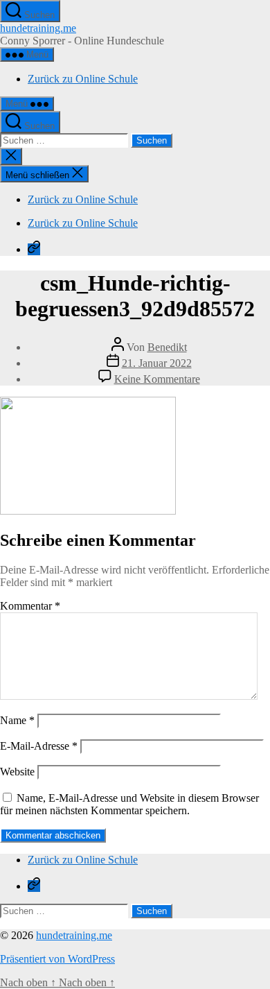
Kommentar (30, 606)
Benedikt (167, 347)
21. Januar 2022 (157, 363)
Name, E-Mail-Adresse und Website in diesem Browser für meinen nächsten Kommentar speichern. (129, 804)
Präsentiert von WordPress (57, 959)
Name (17, 720)
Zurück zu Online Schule (83, 79)
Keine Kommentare (157, 379)
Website (17, 771)
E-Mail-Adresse (39, 746)
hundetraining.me (38, 28)
